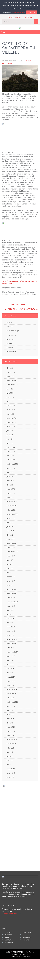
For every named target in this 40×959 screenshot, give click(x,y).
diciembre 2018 (12, 689)
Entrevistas (10, 339)
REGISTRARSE (28, 17)
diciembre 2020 (12, 589)
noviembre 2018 (12, 694)
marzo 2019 (11, 677)
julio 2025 (10, 389)
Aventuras (10, 326)
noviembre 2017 (12, 744)
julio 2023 (10, 472)
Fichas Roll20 (11, 352)
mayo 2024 (10, 439)
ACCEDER (18, 17)
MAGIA (7, 937)
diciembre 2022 (12, 502)
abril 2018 (10, 723)
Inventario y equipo (13, 331)
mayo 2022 (10, 531)
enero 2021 (10, 585)
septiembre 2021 (12, 552)
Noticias (9, 322)
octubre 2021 (11, 547)
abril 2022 (10, 535)
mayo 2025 (10, 397)
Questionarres (11, 335)
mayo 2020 (10, 618)
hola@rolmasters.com (11, 913)
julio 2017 (10, 752)
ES (12, 17)
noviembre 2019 (12, 643)
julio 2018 (10, 710)
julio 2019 (10, 660)
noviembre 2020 (12, 593)
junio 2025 (10, 393)
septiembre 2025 (12, 385)
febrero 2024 (11, 451)
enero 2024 (10, 456)
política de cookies (18, 12)
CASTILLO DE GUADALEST (14, 305)
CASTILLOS (8, 935)
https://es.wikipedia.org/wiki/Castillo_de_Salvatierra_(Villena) (20, 282)
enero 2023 (10, 497)
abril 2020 (10, 623)
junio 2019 (10, 664)
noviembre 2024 (12, 418)
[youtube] (9, 918)
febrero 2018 (11, 731)
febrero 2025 (11, 410)
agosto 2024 (11, 426)
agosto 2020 (11, 606)
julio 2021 (10, 560)
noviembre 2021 (12, 543)
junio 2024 (10, 435)
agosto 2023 (11, 468)
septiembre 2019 (12, 652)
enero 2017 (10, 777)
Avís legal (24, 954)
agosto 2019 (11, 656)
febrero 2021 (11, 581)
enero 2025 (10, 414)
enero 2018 (10, 735)
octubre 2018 (11, 698)
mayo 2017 (10, 760)
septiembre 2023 (12, 464)
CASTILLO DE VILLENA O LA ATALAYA (21, 309)
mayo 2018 (10, 719)
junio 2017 (10, 756)
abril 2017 (10, 765)
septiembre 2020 (12, 602)
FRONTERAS (27, 932)
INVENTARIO (26, 937)
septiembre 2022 (12, 514)
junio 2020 (10, 614)
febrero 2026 (11, 372)
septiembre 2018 (12, 702)
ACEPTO (31, 12)
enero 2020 (10, 635)
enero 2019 (10, 685)
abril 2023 (10, 485)
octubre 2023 (11, 460)
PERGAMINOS (27, 940)
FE (23, 935)
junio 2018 (10, 714)
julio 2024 (10, 431)
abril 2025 (10, 401)
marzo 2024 (11, 447)
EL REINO (8, 932)
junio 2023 (10, 476)
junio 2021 (10, 564)
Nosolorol (10, 343)
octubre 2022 (11, 510)
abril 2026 (10, 368)
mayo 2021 (10, 568)
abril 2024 (10, 443)
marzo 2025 (11, 405)
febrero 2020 (11, 631)
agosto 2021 (11, 556)
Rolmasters (10, 347)
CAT (9, 17)
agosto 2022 (11, 518)
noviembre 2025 (12, 380)
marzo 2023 (11, 489)
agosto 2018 (11, 706)
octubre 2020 (11, 598)
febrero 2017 (11, 773)
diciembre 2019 (12, 639)
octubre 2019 (11, 648)
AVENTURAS (9, 940)
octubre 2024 (11, 422)
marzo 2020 (11, 627)
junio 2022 (10, 527)
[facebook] (5, 918)
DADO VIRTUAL (9, 942)
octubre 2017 (11, 748)
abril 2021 (10, 572)
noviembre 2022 (12, 506)
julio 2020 (10, 610)
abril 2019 (10, 673)
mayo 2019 (10, 669)
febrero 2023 (11, 493)
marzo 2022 (11, 539)
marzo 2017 (11, 769)
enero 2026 (10, 376)
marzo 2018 (11, 727)
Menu (3, 32)
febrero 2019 (11, 681)
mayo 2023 (10, 481)
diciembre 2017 (12, 740)
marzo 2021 (11, 577)
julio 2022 (10, 522)
